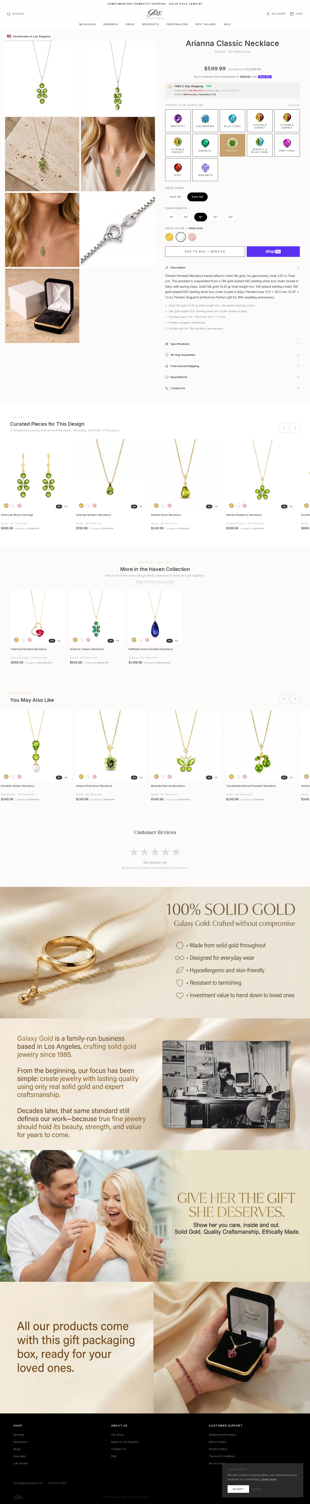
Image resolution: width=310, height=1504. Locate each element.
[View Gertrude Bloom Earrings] (36, 475)
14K (65, 506)
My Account (217, 1463)
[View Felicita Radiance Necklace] (261, 475)
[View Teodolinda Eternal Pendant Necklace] (261, 746)
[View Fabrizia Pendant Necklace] (37, 618)
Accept (238, 1489)
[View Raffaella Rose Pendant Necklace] (155, 618)
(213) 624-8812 (57, 1483)
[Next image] (66, 475)
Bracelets (150, 24)
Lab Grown (20, 1463)
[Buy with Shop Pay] (273, 251)
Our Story (117, 1434)
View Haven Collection (155, 581)
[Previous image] (5, 475)
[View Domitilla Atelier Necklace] (36, 746)
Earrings (111, 24)
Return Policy (217, 1441)
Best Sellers (206, 24)
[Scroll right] (295, 427)
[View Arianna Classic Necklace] (96, 618)
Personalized (177, 24)
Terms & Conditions (222, 1456)
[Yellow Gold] (169, 237)
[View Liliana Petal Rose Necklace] (111, 746)
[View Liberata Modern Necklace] (111, 475)
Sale (227, 24)
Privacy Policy (218, 1449)
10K (59, 506)
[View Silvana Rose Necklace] (186, 475)
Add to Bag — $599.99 (205, 251)
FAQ (113, 1456)
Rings (130, 24)
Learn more (268, 1479)
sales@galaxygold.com (28, 1483)
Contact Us (118, 1449)
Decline (257, 1489)
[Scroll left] (284, 427)
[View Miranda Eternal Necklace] (186, 746)
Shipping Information (222, 1434)
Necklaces (87, 24)
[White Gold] (181, 237)
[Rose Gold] (192, 237)
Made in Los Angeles (125, 1441)
